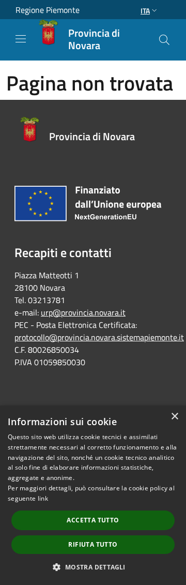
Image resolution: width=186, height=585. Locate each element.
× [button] (174, 417)
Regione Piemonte (48, 10)
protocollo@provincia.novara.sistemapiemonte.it (99, 337)
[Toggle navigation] (20, 39)
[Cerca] (164, 40)
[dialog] (93, 495)
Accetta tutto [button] (93, 520)
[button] (92, 567)
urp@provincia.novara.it (83, 312)
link (43, 498)
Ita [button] (145, 10)
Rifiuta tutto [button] (92, 544)
